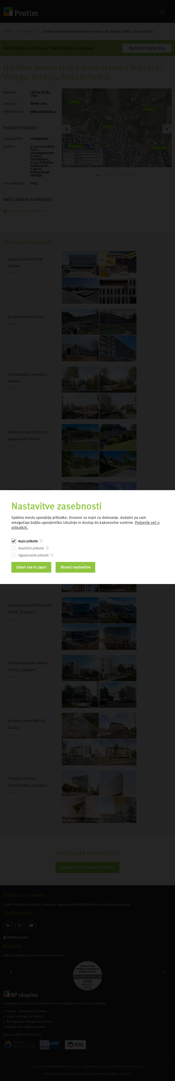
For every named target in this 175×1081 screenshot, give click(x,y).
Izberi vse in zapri (31, 567)
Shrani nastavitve (75, 567)
